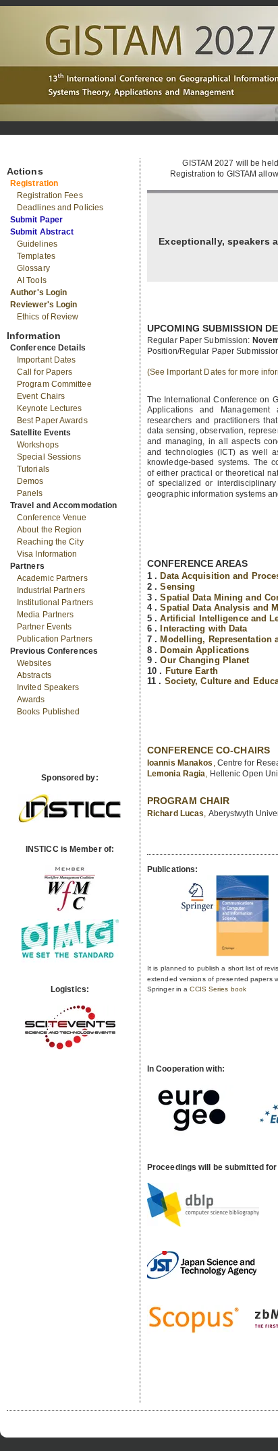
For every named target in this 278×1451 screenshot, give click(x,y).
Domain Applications (204, 650)
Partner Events (44, 626)
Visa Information (47, 554)
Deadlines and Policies (60, 207)
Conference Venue (52, 517)
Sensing (177, 587)
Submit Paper (36, 219)
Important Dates (46, 360)
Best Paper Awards (52, 420)
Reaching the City (50, 542)
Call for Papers (45, 372)
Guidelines (37, 244)
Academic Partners (52, 578)
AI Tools (32, 280)
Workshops (38, 445)
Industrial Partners (51, 590)
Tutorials (33, 469)
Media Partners (45, 614)
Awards (31, 699)
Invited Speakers (48, 687)
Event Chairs (41, 396)
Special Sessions (49, 457)
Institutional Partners (55, 602)
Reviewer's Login (44, 304)
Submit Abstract (42, 232)
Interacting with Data (203, 628)
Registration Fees (50, 195)
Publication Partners (54, 639)
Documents (21, 153)
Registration (34, 183)
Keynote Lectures (49, 408)
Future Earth (191, 671)
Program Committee (54, 384)
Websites (34, 663)
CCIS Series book (218, 989)
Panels (30, 493)
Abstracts (34, 675)
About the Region (49, 529)
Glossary (33, 268)
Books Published (48, 711)
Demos (30, 481)
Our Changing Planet (204, 660)
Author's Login (38, 292)
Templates (36, 256)
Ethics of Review (48, 316)
